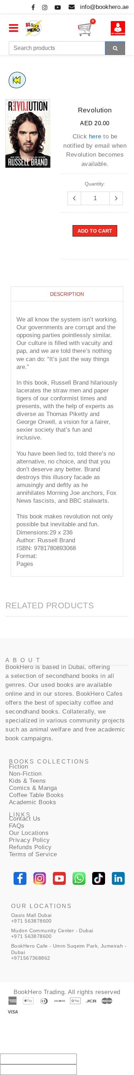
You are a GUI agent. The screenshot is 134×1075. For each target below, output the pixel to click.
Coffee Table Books (36, 795)
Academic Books (32, 802)
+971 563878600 (31, 921)
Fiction (18, 766)
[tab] (67, 294)
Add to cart (95, 231)
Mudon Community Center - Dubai (52, 930)
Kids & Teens (27, 780)
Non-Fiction (25, 773)
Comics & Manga (33, 788)
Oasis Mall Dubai (31, 915)
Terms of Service (33, 854)
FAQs (17, 825)
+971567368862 (30, 958)
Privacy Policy (29, 840)
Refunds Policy (30, 847)
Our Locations (29, 833)
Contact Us (25, 818)
